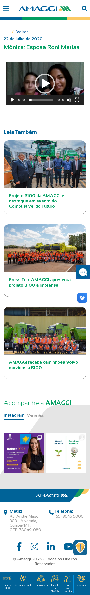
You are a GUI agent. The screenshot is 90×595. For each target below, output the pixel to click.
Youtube (35, 415)
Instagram (14, 415)
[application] (45, 83)
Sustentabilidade (23, 585)
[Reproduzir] (12, 99)
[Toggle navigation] (6, 9)
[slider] (41, 100)
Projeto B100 (7, 586)
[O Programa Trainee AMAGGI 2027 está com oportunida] (24, 453)
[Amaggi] (45, 8)
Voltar (22, 32)
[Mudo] (69, 99)
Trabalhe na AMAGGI (55, 588)
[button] (45, 84)
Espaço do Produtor (67, 588)
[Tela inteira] (77, 99)
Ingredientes (81, 585)
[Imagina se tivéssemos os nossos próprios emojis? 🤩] (66, 453)
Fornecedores (41, 585)
